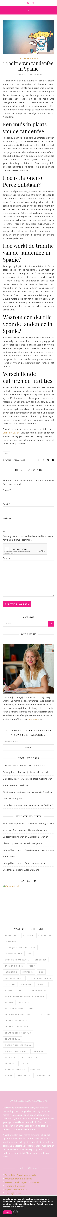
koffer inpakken (14, 978)
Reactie (7, 558)
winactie (35, 1069)
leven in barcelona (40, 978)
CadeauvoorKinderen (13, 836)
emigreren (41, 960)
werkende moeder (15, 1069)
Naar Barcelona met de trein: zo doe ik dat (24, 765)
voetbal (25, 1063)
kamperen (28, 972)
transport (38, 1051)
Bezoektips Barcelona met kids (20, 1175)
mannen (42, 984)
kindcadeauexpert (12, 823)
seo (31, 1008)
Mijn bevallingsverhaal (16, 1189)
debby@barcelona (15, 459)
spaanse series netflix (18, 1033)
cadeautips (11, 941)
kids (6, 453)
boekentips (44, 935)
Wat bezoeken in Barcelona (18, 1178)
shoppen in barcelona (17, 1015)
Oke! (7, 1212)
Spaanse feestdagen (16, 1027)
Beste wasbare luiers (35, 863)
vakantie (10, 1063)
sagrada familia (14, 1008)
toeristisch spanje (16, 1051)
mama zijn (26, 984)
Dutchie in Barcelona (17, 960)
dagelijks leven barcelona (20, 948)
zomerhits (24, 1075)
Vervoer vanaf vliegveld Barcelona (22, 1182)
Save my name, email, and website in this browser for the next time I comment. (28, 538)
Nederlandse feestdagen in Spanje (24, 996)
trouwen (10, 1057)
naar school (39, 990)
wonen (8, 1075)
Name (7, 489)
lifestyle (10, 984)
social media (43, 1015)
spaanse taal (12, 1039)
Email (6, 504)
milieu (22, 990)
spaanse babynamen (16, 1021)
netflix (9, 1002)
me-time (9, 990)
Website (7, 518)
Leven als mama (28, 58)
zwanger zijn (43, 1075)
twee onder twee (30, 1057)
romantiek (25, 1002)
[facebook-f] (24, 3)
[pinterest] (28, 3)
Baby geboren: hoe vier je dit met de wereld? (26, 772)
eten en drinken (14, 966)
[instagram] (32, 3)
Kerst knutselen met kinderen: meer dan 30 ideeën (28, 805)
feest (32, 966)
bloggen (28, 935)
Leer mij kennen (13, 1193)
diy (29, 954)
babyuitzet (11, 935)
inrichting (11, 972)
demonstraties (14, 954)
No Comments (35, 74)
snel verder (34, 718)
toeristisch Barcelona (18, 1045)
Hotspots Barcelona (15, 1185)
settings (20, 1207)
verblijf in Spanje (11, 432)
